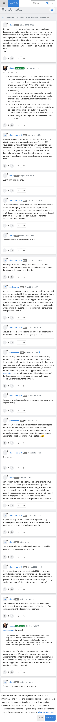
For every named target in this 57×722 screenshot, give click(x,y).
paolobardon (14, 287)
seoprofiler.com (9, 373)
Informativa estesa (46, 712)
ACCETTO (50, 718)
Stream (3, 10)
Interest (10, 10)
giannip (12, 68)
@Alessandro (8, 630)
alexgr (11, 25)
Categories (18, 10)
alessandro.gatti (15, 135)
